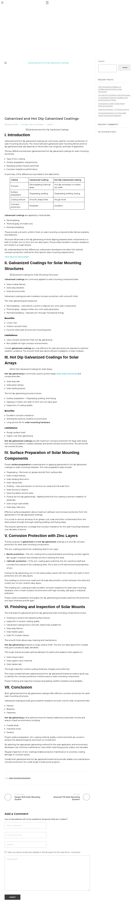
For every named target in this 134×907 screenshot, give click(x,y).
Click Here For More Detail (17, 257)
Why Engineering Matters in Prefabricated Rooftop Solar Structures (110, 89)
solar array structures (66, 374)
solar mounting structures (19, 778)
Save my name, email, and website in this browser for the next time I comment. (44, 852)
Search (101, 61)
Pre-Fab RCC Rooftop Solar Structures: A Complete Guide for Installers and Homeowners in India (114, 97)
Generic (50, 124)
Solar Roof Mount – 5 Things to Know (113, 109)
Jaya (26, 124)
